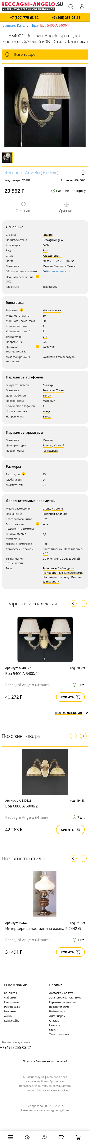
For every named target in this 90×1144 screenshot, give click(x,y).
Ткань (71, 266)
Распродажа (12, 1007)
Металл (48, 266)
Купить (67, 697)
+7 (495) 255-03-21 (66, 18)
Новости (54, 1025)
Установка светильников (65, 997)
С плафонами (73, 573)
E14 (45, 336)
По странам (11, 1002)
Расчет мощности (58, 271)
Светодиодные (53, 549)
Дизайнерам (57, 1016)
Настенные (50, 577)
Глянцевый (50, 450)
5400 (46, 245)
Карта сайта (11, 1020)
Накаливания (52, 310)
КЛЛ (45, 553)
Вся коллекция (68, 713)
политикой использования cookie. (46, 1090)
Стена (46, 508)
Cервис (56, 984)
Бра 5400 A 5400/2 (21, 673)
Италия (49, 172)
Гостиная (49, 514)
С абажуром (66, 568)
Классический (52, 255)
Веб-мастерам (58, 1011)
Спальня (61, 514)
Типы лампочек (59, 1034)
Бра (35, 25)
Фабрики (10, 997)
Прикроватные (53, 573)
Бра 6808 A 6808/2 (21, 806)
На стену (64, 577)
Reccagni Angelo (22, 172)
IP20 (45, 519)
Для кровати (51, 581)
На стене (57, 508)
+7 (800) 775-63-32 (24, 18)
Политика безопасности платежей (45, 1061)
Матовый (49, 401)
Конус (46, 411)
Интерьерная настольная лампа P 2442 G (43, 928)
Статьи (53, 1030)
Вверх (47, 416)
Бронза (69, 261)
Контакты (10, 993)
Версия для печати (83, 172)
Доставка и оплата (61, 993)
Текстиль (60, 266)
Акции (8, 1016)
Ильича (76, 577)
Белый (59, 261)
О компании (15, 984)
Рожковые (50, 568)
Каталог (23, 25)
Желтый (48, 261)
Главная (8, 25)
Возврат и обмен (60, 1007)
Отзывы (54, 1020)
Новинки (10, 1011)
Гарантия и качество (62, 1002)
